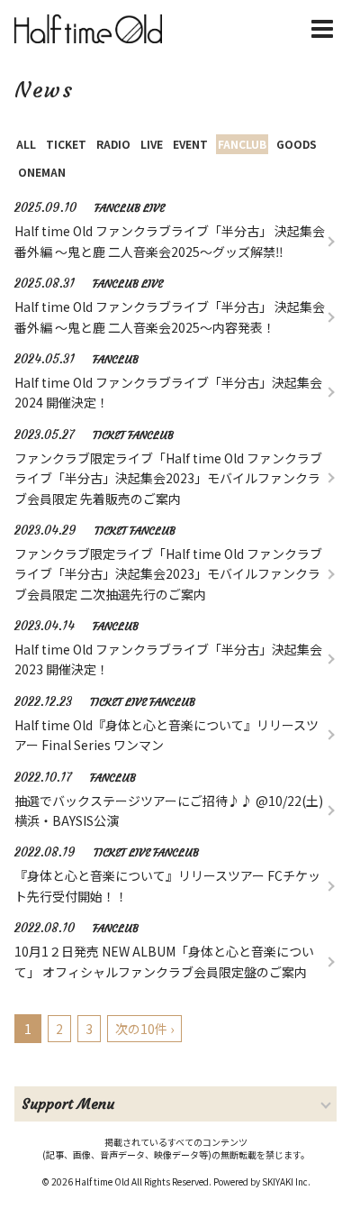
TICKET (66, 143)
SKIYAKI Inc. (286, 1181)
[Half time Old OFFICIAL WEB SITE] (91, 28)
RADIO (113, 143)
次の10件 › (144, 1029)
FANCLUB (242, 143)
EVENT (190, 143)
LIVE (151, 143)
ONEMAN (42, 171)
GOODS (296, 143)
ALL (26, 143)
